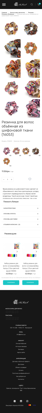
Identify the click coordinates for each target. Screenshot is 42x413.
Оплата (21, 370)
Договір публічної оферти (21, 361)
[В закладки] (30, 179)
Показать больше (10, 202)
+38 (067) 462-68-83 (12, 319)
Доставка (21, 364)
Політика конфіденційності (21, 373)
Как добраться (21, 376)
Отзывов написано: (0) (11, 224)
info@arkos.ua (21, 334)
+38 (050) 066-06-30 (12, 318)
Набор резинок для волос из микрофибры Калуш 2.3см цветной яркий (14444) (11, 267)
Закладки (21, 349)
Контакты (21, 379)
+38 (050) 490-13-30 (11, 311)
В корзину (11, 282)
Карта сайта (21, 352)
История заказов (21, 346)
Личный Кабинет (21, 343)
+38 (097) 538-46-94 (11, 312)
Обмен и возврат (21, 367)
